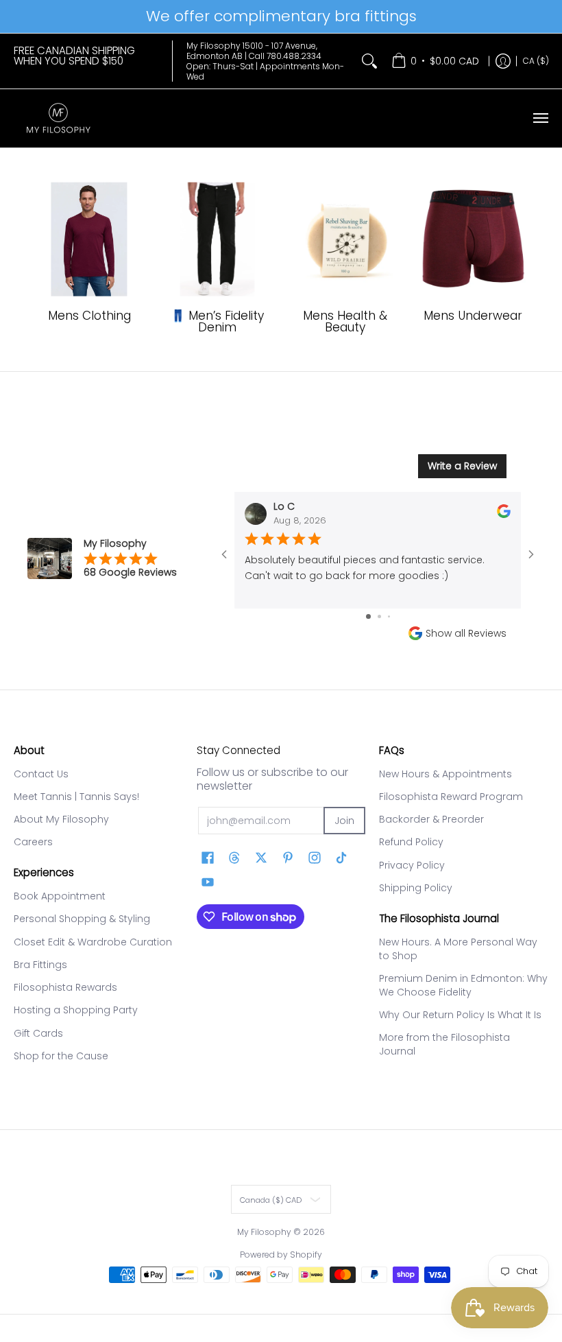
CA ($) (536, 61)
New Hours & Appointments (445, 774)
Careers (33, 842)
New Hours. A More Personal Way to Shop (458, 949)
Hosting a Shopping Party (76, 1010)
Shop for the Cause (61, 1056)
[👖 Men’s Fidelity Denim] (217, 240)
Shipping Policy (415, 888)
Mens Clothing (89, 315)
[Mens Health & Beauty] (345, 240)
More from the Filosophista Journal (444, 1044)
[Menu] (540, 118)
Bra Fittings (40, 965)
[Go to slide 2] (379, 616)
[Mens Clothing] (89, 240)
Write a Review (462, 466)
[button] (207, 858)
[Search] (369, 61)
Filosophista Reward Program (451, 796)
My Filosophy (264, 1232)
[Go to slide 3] (389, 616)
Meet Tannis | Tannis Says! (76, 796)
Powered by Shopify (281, 1254)
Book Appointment (60, 896)
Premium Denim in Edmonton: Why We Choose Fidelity (463, 985)
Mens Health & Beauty (345, 321)
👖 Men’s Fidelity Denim (217, 321)
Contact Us (41, 774)
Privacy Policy (412, 865)
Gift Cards (38, 1033)
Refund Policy (411, 842)
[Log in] (503, 61)
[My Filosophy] (58, 118)
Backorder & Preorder (431, 819)
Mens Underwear (473, 315)
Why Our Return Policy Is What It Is (460, 1015)
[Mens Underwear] (473, 240)
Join (344, 820)
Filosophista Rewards (65, 987)
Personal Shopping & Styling (82, 919)
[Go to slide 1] (368, 616)
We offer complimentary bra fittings (281, 16)
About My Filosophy (61, 819)
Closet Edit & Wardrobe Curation (93, 942)
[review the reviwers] (504, 514)
